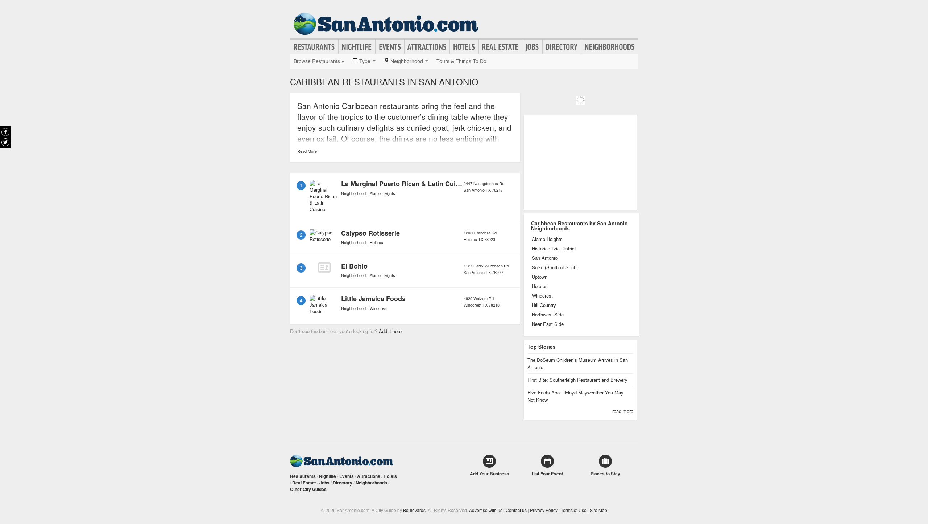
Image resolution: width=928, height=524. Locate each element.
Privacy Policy (544, 510)
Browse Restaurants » (319, 61)
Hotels (464, 47)
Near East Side (548, 324)
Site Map (598, 510)
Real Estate (500, 47)
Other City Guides (308, 489)
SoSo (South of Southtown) (556, 267)
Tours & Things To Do (461, 61)
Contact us (516, 510)
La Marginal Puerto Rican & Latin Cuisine (405, 183)
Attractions (427, 47)
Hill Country (544, 305)
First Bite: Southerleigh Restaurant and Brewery (577, 379)
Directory (562, 47)
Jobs (532, 47)
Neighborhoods (609, 47)
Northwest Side (548, 315)
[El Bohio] (324, 267)
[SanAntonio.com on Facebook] (5, 132)
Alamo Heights (382, 193)
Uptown (539, 277)
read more (622, 411)
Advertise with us (485, 510)
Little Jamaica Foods (373, 298)
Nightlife (357, 47)
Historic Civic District (554, 248)
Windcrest (379, 308)
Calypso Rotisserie (370, 233)
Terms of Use (574, 510)
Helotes (376, 242)
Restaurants (314, 47)
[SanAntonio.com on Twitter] (5, 142)
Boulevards (414, 510)
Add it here (390, 331)
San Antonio (545, 258)
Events (390, 47)
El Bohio (354, 266)
